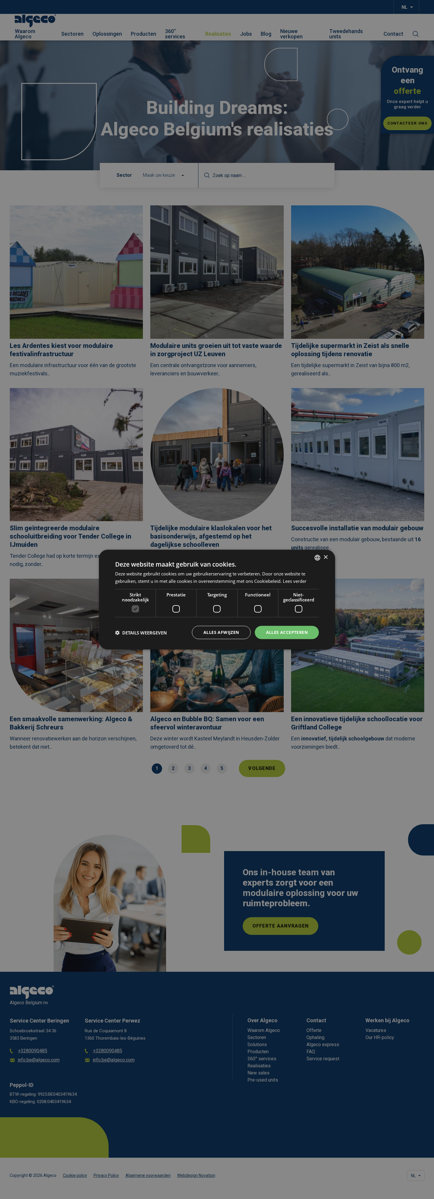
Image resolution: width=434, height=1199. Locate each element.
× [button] (325, 557)
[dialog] (217, 599)
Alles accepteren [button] (287, 632)
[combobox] (317, 557)
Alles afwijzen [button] (221, 632)
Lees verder (294, 581)
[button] (141, 632)
